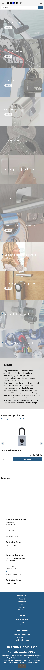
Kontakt (22, 607)
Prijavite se (22, 610)
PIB (15, 584)
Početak (22, 599)
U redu (22, 666)
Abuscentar (22, 595)
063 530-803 (11, 569)
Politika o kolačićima (22, 634)
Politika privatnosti (22, 640)
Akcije (22, 625)
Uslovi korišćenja (22, 637)
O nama (22, 604)
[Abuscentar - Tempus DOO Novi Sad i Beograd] (14, 3)
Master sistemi (22, 619)
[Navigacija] (3, 3)
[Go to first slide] (41, 443)
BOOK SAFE (7, 450)
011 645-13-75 (11, 566)
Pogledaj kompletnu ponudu (11, 419)
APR (8, 584)
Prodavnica (22, 602)
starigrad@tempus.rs (14, 574)
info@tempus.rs (12, 536)
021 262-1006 (10, 531)
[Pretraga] (40, 8)
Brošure (22, 622)
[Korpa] (41, 3)
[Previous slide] (2, 443)
